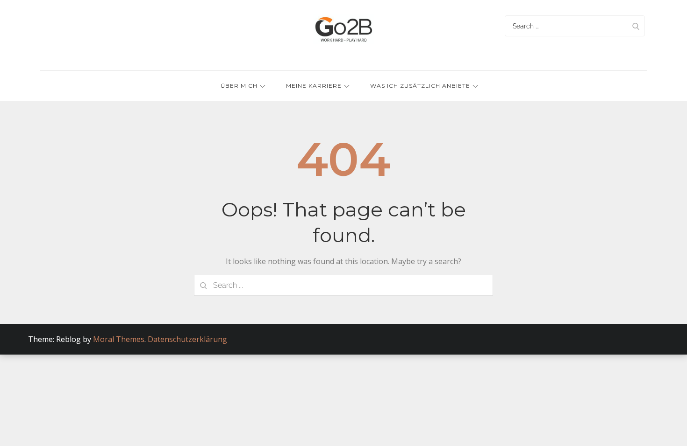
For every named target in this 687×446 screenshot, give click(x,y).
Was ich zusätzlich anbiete (420, 85)
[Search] (635, 25)
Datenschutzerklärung (187, 339)
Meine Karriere (314, 85)
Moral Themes (118, 339)
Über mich (239, 85)
